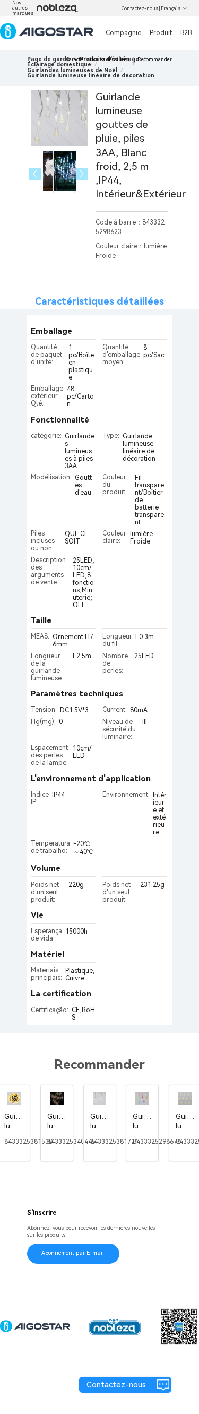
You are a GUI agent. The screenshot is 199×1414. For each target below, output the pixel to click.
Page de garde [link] (48, 59)
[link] (59, 64)
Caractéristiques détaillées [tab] (99, 301)
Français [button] (170, 8)
